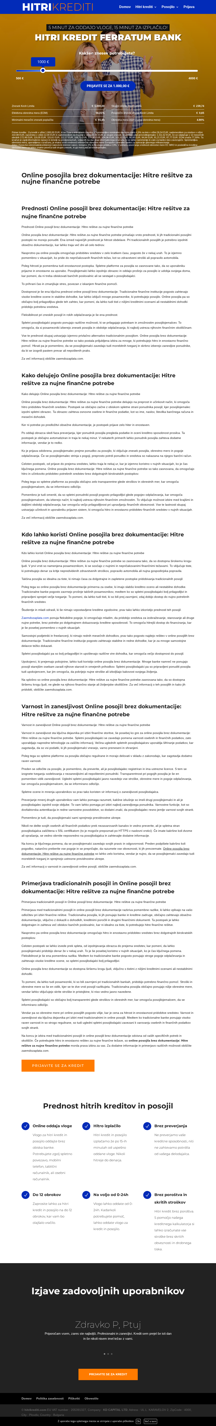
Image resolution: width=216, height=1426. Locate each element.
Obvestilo (92, 1398)
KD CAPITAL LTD (115, 1409)
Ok (138, 1421)
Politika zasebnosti (50, 1398)
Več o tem (150, 1421)
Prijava (189, 7)
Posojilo (168, 7)
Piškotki (74, 1398)
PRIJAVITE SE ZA (108, 86)
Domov (125, 7)
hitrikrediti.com (35, 1409)
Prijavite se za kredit (58, 1066)
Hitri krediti (144, 7)
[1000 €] (43, 70)
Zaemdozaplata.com (35, 617)
